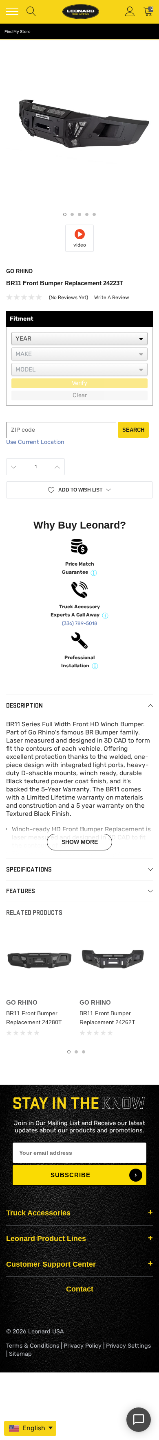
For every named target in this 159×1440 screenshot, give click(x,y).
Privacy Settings (128, 1345)
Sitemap (20, 1353)
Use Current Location (35, 442)
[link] (39, 961)
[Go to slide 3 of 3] (83, 1051)
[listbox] (79, 338)
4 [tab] (86, 214)
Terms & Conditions (32, 1345)
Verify (79, 383)
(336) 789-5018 (79, 623)
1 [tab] (64, 214)
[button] (79, 489)
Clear (80, 395)
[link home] (80, 11)
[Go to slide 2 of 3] (76, 1051)
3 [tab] (79, 214)
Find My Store (17, 31)
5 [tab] (94, 214)
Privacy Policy (83, 1345)
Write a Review (111, 297)
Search (133, 430)
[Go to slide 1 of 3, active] (69, 1051)
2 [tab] (72, 214)
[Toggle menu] (12, 11)
